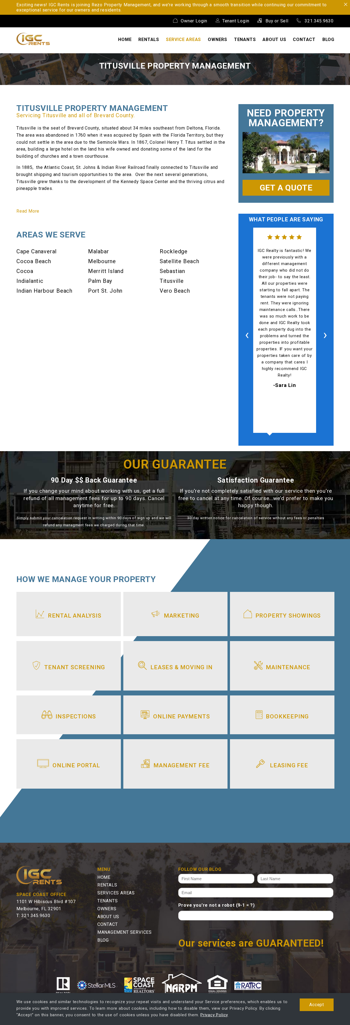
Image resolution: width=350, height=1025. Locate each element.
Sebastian (172, 271)
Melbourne (102, 261)
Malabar (98, 251)
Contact (304, 39)
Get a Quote (286, 187)
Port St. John (105, 290)
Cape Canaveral (36, 251)
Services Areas (116, 892)
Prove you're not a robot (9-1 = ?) (216, 905)
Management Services (124, 932)
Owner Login (193, 21)
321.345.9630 (319, 21)
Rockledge (174, 251)
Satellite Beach (179, 261)
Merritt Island (106, 271)
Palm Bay (100, 281)
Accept (316, 1004)
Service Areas (183, 39)
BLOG (328, 39)
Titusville (172, 281)
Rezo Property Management (121, 4)
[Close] (345, 4)
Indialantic (29, 281)
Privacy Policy (214, 1014)
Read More (27, 211)
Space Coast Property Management (33, 39)
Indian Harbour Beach (44, 290)
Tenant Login (235, 21)
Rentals (148, 39)
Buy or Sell (276, 21)
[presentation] (247, 334)
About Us (274, 39)
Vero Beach (175, 290)
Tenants (245, 39)
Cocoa (24, 271)
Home (125, 39)
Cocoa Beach (33, 261)
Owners (217, 39)
